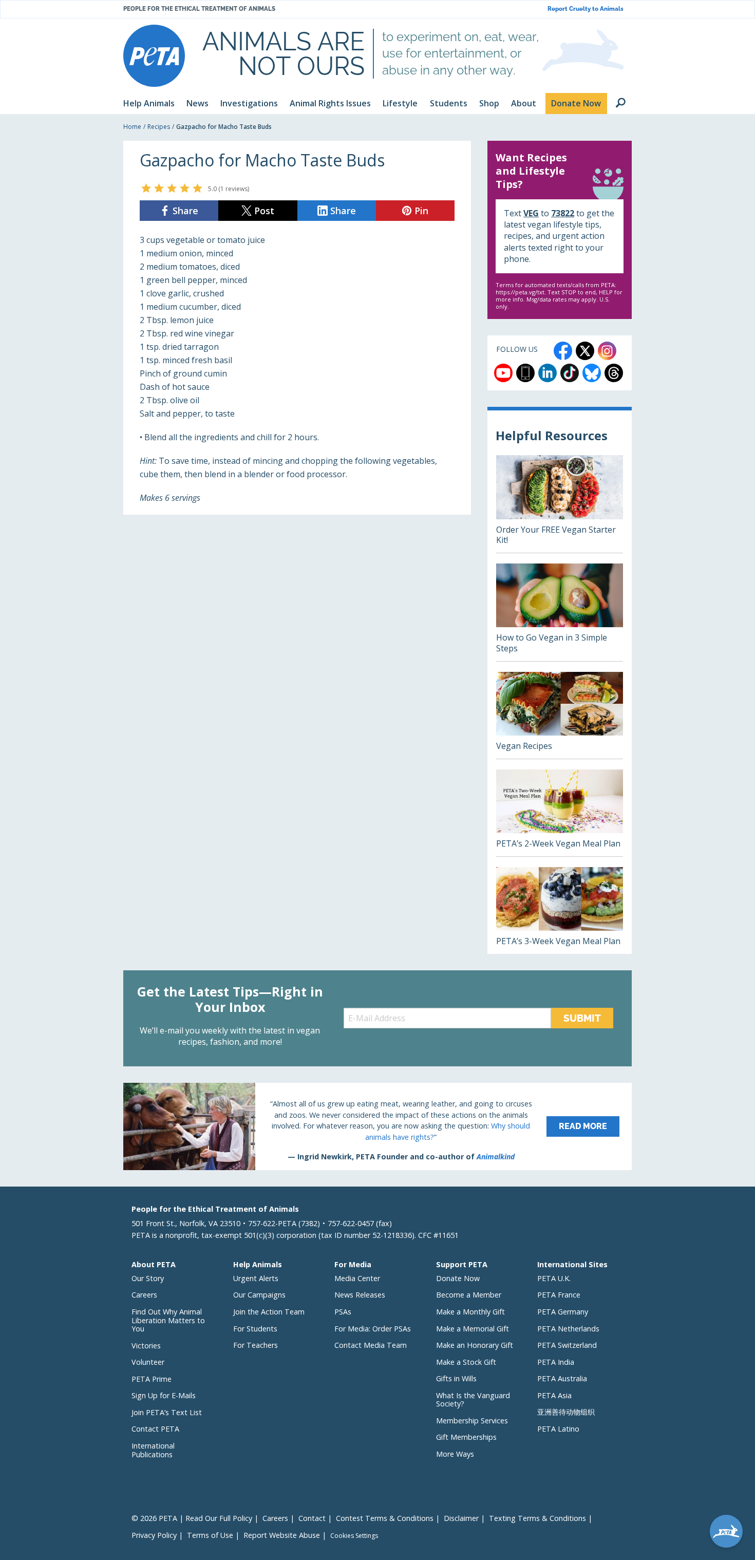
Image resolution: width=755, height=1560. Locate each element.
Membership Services (472, 1420)
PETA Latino (558, 1429)
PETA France (558, 1295)
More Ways (455, 1454)
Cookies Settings (354, 1535)
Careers (144, 1295)
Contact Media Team (370, 1345)
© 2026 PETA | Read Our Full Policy (191, 1518)
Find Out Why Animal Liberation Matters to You (168, 1320)
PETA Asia (554, 1395)
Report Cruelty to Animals (586, 9)
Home (132, 126)
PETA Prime (151, 1379)
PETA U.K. (554, 1278)
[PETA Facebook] (563, 351)
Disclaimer (461, 1518)
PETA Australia (562, 1378)
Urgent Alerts (255, 1278)
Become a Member (468, 1295)
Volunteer (147, 1362)
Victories (146, 1345)
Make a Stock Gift (466, 1362)
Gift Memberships (466, 1437)
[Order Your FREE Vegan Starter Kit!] (559, 504)
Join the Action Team (269, 1312)
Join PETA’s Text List (166, 1412)
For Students (255, 1328)
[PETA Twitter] (585, 351)
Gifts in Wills (456, 1378)
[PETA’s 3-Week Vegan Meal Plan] (559, 910)
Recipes (158, 126)
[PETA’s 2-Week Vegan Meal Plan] (559, 812)
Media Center (357, 1278)
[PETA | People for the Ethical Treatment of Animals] (154, 56)
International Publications (153, 1450)
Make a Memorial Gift (472, 1328)
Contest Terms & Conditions (384, 1518)
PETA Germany (562, 1312)
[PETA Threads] (614, 373)
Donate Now (458, 1278)
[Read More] (377, 1126)
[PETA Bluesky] (591, 373)
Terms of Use (210, 1535)
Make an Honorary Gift (474, 1345)
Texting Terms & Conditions (537, 1518)
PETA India (555, 1362)
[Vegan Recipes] (559, 715)
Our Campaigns (259, 1295)
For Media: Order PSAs (372, 1328)
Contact (312, 1518)
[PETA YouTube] (503, 373)
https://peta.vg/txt (520, 292)
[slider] (172, 188)
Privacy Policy (154, 1535)
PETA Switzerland (567, 1345)
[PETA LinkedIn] (547, 373)
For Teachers (255, 1345)
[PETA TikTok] (569, 373)
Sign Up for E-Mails (163, 1395)
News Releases (359, 1295)
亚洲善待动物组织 (566, 1412)
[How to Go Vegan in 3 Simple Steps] (559, 612)
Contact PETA (155, 1429)
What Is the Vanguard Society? (473, 1399)
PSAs (342, 1312)
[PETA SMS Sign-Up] (525, 373)
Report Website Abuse (281, 1535)
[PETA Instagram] (607, 351)
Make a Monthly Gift (470, 1312)
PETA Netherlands (568, 1328)
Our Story (147, 1278)
